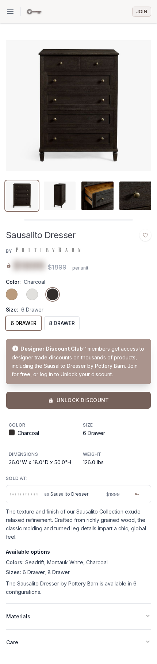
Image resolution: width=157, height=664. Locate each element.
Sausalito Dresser (69, 494)
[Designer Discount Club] (34, 12)
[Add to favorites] (145, 235)
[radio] (11, 294)
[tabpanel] (78, 105)
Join (141, 11)
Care (12, 642)
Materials (18, 616)
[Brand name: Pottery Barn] (47, 249)
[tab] (22, 195)
